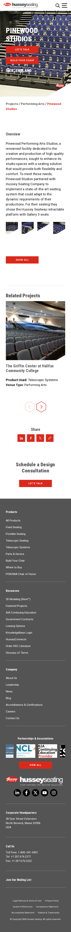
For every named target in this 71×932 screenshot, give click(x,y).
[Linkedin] (44, 792)
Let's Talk (35, 483)
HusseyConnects (16, 639)
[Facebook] (26, 792)
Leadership (12, 684)
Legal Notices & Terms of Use (27, 901)
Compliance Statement (47, 907)
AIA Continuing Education (21, 612)
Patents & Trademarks (48, 913)
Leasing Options (15, 626)
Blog (8, 698)
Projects (12, 104)
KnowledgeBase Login (19, 632)
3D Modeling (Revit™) (18, 599)
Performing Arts (32, 104)
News (9, 691)
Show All (22, 260)
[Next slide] (41, 407)
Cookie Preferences (22, 907)
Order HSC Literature (18, 646)
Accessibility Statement (23, 913)
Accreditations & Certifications (24, 704)
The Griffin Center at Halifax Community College (30, 368)
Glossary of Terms (17, 652)
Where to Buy (14, 567)
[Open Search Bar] (58, 5)
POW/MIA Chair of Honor (21, 574)
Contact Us (12, 718)
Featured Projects (16, 606)
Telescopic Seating (17, 540)
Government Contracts (19, 619)
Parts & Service (15, 554)
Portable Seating (15, 534)
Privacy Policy (52, 901)
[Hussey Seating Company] (25, 5)
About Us (11, 678)
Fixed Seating (14, 527)
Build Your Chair (15, 560)
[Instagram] (53, 792)
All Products (13, 520)
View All (35, 765)
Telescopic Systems (18, 547)
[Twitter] (17, 792)
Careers (10, 711)
